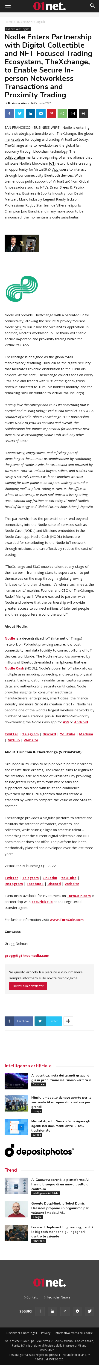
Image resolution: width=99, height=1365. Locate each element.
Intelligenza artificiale (28, 1066)
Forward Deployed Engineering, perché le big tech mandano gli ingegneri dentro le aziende (62, 1232)
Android (81, 722)
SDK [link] (18, 327)
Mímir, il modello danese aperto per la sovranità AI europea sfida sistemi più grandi (61, 1102)
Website (31, 740)
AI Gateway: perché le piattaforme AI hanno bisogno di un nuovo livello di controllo (60, 1184)
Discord (49, 734)
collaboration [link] (15, 157)
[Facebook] (40, 1311)
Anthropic (38, 1240)
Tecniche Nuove (58, 1297)
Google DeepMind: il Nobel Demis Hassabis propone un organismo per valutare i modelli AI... (60, 1208)
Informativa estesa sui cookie (74, 1333)
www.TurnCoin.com (67, 919)
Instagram (14, 883)
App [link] (55, 169)
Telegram (30, 734)
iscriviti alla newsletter (28, 986)
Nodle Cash (14, 668)
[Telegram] (77, 1311)
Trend (11, 1170)
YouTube (67, 734)
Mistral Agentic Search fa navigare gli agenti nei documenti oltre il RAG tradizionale (60, 1126)
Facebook (35, 883)
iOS (66, 722)
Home (9, 22)
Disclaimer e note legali (21, 1333)
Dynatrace (38, 1084)
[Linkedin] (52, 1311)
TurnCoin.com (79, 895)
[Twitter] (89, 1311)
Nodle (10, 638)
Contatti (32, 1297)
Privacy (45, 1333)
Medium (86, 734)
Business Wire (17, 103)
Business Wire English (31, 22)
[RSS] (65, 1311)
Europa (37, 1111)
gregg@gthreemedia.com (27, 955)
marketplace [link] (14, 139)
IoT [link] (52, 163)
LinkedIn (50, 877)
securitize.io (42, 901)
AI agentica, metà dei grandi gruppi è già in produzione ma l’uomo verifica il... (62, 1077)
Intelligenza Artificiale (45, 1193)
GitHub (14, 740)
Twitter (11, 734)
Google (37, 1217)
